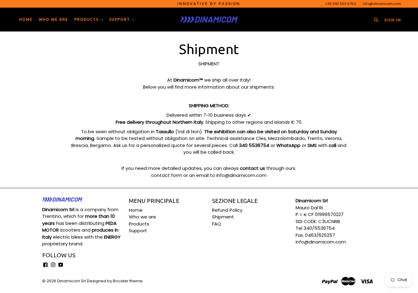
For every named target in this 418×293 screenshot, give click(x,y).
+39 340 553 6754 (340, 3)
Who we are (53, 19)
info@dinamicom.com (382, 3)
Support (120, 19)
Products (87, 19)
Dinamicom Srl (71, 281)
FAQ (216, 224)
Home (26, 19)
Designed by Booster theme (115, 281)
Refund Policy (227, 210)
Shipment (223, 217)
